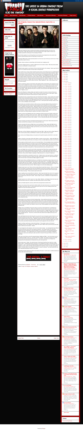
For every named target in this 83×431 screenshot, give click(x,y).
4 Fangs (22, 266)
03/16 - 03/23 (67, 153)
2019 (65, 72)
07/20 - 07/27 (67, 122)
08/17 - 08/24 (67, 115)
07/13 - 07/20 (67, 124)
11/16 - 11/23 (67, 93)
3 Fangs (64, 47)
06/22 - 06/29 (67, 129)
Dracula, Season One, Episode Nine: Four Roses (70, 229)
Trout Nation (66, 278)
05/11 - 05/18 (67, 139)
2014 (65, 81)
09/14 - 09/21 (67, 108)
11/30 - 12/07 (67, 89)
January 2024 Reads (67, 298)
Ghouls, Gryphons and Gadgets (69, 356)
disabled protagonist (66, 63)
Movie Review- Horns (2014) (69, 403)
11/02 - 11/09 (67, 96)
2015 (65, 79)
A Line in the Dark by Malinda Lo (69, 348)
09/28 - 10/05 (67, 105)
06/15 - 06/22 (67, 131)
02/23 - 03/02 (67, 158)
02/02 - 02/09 (67, 163)
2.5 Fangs (64, 45)
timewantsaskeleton (67, 402)
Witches (36, 266)
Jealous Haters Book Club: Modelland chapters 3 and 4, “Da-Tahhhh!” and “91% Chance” (70, 280)
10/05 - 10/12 (67, 103)
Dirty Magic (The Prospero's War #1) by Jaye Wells (70, 214)
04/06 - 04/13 (67, 148)
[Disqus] (38, 285)
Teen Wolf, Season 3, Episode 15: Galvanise (70, 209)
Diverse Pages (66, 412)
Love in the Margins (67, 385)
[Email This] (40, 264)
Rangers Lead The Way (68, 395)
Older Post (56, 338)
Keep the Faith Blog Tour (68, 376)
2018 (65, 74)
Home (38, 338)
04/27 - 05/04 (67, 143)
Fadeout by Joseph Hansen (68, 317)
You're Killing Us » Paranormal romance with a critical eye (70, 347)
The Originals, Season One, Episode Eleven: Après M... (70, 181)
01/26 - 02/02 (67, 165)
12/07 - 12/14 (67, 88)
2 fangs (64, 43)
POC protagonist (65, 61)
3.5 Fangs (64, 49)
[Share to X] (42, 264)
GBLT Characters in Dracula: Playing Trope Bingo (70, 184)
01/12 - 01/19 (67, 239)
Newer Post (21, 338)
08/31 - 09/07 (67, 112)
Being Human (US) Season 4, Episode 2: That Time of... (70, 206)
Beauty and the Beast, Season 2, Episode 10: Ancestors (70, 196)
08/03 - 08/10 (67, 119)
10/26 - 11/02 (67, 98)
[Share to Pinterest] (44, 264)
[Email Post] (38, 264)
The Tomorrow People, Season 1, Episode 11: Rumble (70, 175)
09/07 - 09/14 (67, 110)
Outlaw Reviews (67, 316)
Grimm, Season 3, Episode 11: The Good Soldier (70, 237)
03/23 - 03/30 (67, 151)
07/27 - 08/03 (67, 120)
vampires (32, 266)
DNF (63, 57)
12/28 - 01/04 (67, 82)
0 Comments (33, 264)
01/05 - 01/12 (67, 241)
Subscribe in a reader (8, 32)
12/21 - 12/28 (67, 84)
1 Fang (64, 39)
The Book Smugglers (67, 306)
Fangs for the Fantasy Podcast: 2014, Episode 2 (70, 221)
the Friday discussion (66, 65)
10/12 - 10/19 (67, 101)
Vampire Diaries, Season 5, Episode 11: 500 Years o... (70, 169)
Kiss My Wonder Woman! (68, 336)
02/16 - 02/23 (67, 160)
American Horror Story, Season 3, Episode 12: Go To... (69, 177)
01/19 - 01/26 (67, 167)
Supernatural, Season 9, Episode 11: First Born (69, 193)
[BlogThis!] (41, 264)
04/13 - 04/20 (67, 146)
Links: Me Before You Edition (69, 386)
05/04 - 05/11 (67, 141)
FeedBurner (12, 47)
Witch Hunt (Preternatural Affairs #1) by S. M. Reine (70, 172)
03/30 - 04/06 (67, 150)
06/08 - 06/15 (67, 132)
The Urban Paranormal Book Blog (70, 327)
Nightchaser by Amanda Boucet (69, 328)
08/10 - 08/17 (67, 117)
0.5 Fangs (64, 37)
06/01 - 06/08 (67, 134)
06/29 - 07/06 (67, 127)
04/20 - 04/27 (67, 144)
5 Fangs (64, 55)
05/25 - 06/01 (67, 136)
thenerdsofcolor (67, 253)
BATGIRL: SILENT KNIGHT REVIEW (70, 357)
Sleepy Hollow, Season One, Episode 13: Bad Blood (69, 191)
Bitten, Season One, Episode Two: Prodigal (69, 212)
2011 (65, 246)
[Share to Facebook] (43, 264)
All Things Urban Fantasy (68, 288)
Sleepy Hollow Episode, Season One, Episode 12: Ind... (69, 199)
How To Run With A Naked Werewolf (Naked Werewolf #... (70, 203)
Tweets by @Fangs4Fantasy (67, 420)
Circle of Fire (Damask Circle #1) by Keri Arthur (70, 188)
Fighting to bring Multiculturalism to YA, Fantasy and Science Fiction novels (70, 374)
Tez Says (65, 297)
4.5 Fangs (64, 53)
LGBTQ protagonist (66, 59)
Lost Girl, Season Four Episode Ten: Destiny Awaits (69, 217)
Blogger (43, 428)
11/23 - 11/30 (67, 91)
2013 (65, 243)
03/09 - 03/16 (67, 155)
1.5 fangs (64, 41)
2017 (65, 76)
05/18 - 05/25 (67, 138)
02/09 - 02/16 (67, 162)
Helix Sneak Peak (68, 185)
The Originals (27, 266)
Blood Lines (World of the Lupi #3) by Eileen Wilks (69, 223)
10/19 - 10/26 (67, 100)
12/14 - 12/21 (67, 86)
